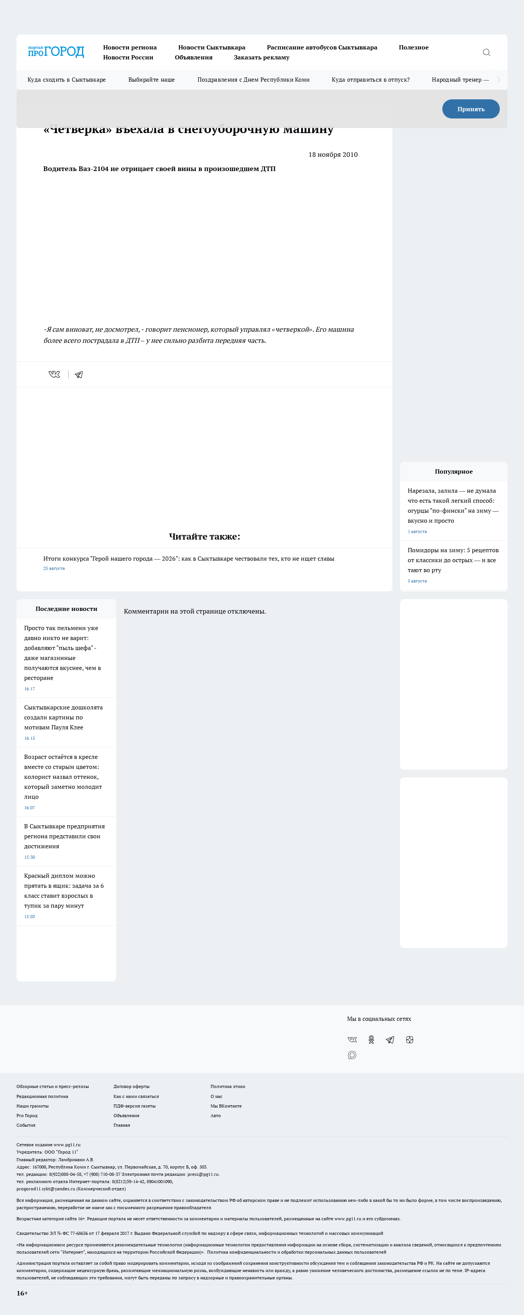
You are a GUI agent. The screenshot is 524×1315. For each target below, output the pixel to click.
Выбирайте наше (152, 79)
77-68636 (79, 1233)
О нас (216, 1096)
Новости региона (130, 47)
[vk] (55, 374)
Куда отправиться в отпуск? (371, 79)
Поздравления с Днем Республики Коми (254, 79)
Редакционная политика (42, 1096)
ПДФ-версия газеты (135, 1106)
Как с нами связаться (136, 1096)
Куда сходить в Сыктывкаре (67, 79)
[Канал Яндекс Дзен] (409, 1039)
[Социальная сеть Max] (352, 1055)
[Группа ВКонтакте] (352, 1039)
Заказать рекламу (261, 57)
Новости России (128, 57)
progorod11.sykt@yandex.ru (45, 1189)
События (25, 1125)
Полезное (414, 47)
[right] (499, 80)
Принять (471, 109)
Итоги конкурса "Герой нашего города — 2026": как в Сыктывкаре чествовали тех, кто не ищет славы (189, 563)
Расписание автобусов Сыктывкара (322, 47)
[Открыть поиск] (486, 52)
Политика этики (228, 1086)
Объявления (194, 57)
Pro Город (27, 1115)
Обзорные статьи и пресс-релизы (52, 1086)
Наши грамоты (32, 1106)
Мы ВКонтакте (226, 1106)
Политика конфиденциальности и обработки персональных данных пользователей (296, 1252)
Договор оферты (132, 1086)
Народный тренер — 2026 (468, 79)
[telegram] (81, 374)
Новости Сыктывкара (212, 47)
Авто (216, 1115)
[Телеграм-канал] (390, 1039)
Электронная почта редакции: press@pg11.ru (170, 1174)
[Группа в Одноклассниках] (371, 1039)
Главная (122, 1125)
